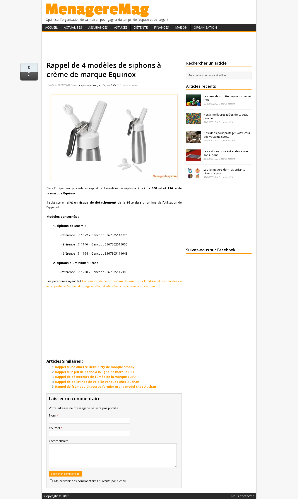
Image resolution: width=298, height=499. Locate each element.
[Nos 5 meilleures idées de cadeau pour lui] (193, 122)
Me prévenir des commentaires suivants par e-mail (90, 481)
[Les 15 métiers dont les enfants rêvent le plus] (193, 177)
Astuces (120, 27)
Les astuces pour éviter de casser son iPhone (226, 153)
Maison (181, 27)
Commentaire (58, 441)
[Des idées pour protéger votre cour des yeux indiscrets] (193, 140)
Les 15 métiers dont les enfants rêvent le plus (224, 171)
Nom (53, 415)
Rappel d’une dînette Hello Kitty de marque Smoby (94, 367)
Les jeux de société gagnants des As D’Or (228, 98)
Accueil (51, 27)
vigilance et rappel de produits (97, 85)
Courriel (55, 428)
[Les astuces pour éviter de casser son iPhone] (193, 159)
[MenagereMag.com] (97, 15)
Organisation (205, 27)
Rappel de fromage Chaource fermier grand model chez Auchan (105, 386)
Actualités (73, 27)
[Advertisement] (149, 46)
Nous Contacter (242, 496)
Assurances (98, 27)
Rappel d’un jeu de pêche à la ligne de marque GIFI (94, 372)
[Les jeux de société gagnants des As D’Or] (193, 104)
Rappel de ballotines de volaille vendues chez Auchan (97, 382)
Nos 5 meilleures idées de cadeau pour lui (226, 116)
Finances (161, 27)
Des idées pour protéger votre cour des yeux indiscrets (227, 135)
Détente (141, 27)
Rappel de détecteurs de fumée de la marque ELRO (95, 377)
